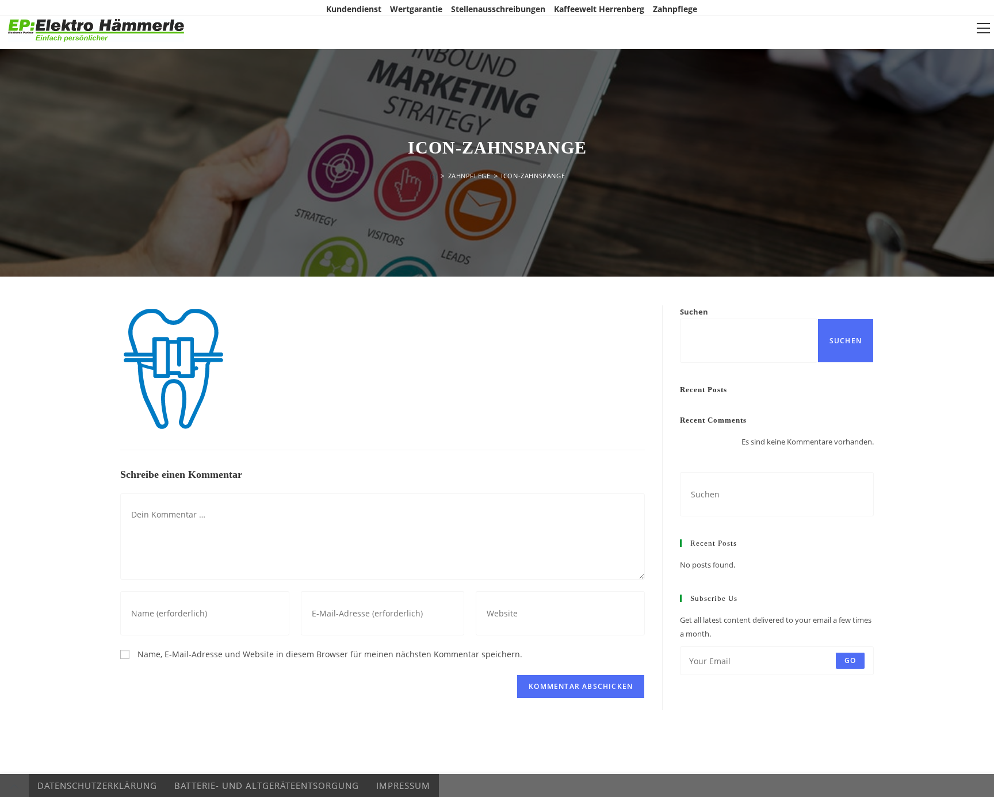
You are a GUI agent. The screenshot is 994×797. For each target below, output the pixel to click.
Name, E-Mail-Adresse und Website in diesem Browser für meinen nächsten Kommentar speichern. (329, 654)
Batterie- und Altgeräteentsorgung (266, 785)
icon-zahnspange (533, 175)
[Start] (433, 175)
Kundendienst (353, 8)
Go (850, 660)
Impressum (403, 785)
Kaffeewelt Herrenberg (599, 8)
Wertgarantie (416, 8)
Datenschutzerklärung (97, 785)
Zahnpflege (675, 8)
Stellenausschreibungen (498, 8)
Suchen (694, 311)
